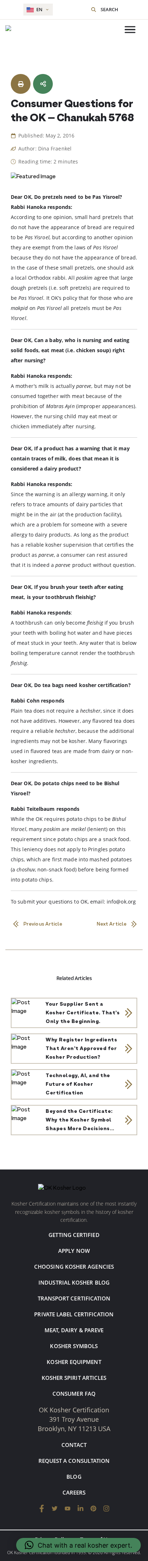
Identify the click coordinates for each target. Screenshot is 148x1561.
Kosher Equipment (74, 1361)
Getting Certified (73, 1234)
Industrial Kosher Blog (74, 1282)
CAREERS (74, 1492)
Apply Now (74, 1250)
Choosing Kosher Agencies (74, 1266)
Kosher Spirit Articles (74, 1377)
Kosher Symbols (74, 1346)
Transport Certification (74, 1298)
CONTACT (74, 1444)
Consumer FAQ (74, 1393)
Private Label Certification (74, 1314)
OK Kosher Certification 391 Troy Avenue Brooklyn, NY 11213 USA (74, 1419)
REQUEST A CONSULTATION (74, 1460)
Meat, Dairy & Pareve (74, 1330)
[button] (78, 1545)
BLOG (73, 1476)
